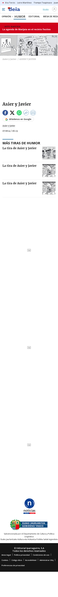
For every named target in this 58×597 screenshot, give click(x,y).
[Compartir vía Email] (33, 113)
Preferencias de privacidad (13, 565)
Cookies (5, 560)
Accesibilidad (30, 560)
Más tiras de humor (21, 143)
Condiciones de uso (41, 555)
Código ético (16, 560)
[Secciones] (3, 9)
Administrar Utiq (47, 560)
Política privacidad (22, 555)
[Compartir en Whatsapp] (19, 113)
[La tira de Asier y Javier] (49, 153)
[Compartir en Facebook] (5, 113)
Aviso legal (6, 555)
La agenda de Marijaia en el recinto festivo (26, 29)
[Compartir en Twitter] (12, 113)
